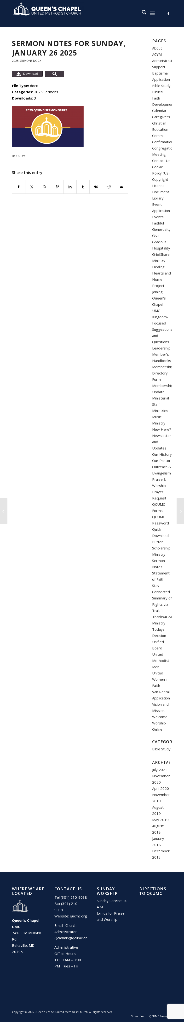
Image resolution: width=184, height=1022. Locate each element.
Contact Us (161, 160)
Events (158, 216)
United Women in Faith (160, 679)
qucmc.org (78, 916)
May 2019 (160, 819)
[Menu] (152, 13)
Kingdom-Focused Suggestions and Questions (162, 329)
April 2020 (160, 788)
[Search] (141, 13)
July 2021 (159, 769)
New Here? (161, 429)
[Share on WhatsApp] (44, 186)
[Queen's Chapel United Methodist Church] (48, 13)
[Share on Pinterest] (57, 186)
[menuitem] (141, 13)
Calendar (159, 110)
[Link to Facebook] (168, 13)
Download (30, 73)
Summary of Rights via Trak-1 (162, 604)
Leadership (161, 348)
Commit (158, 135)
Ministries (160, 410)
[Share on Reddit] (108, 186)
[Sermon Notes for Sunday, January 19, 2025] (3, 511)
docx (37, 61)
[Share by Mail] (121, 186)
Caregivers (161, 116)
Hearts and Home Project (161, 279)
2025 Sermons (22, 61)
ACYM (157, 54)
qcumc (21, 156)
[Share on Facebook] (18, 186)
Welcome (159, 716)
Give (156, 235)
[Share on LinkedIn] (70, 186)
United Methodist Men (160, 660)
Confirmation (162, 141)
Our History (162, 454)
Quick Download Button (160, 535)
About (157, 48)
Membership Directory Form (162, 373)
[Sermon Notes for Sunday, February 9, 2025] (180, 511)
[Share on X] (31, 186)
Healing (158, 266)
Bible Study (161, 85)
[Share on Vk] (96, 186)
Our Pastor (161, 460)
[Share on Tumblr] (83, 186)
